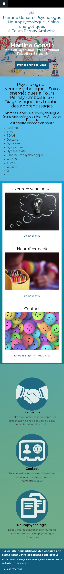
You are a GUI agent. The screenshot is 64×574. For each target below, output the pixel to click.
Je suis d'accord (12, 569)
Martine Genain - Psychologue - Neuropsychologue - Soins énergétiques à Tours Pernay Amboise (32, 24)
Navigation (4, 3)
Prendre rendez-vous (31, 64)
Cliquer (38, 480)
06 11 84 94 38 (36, 53)
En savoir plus (32, 235)
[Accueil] (31, 12)
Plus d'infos (43, 355)
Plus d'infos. (42, 424)
